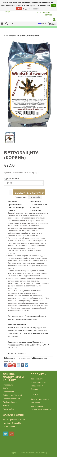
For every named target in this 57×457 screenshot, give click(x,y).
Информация (21, 197)
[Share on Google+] (10, 365)
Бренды (34, 389)
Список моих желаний (41, 410)
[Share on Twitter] (26, 365)
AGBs (5, 388)
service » (49, 15)
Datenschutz (8, 392)
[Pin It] (14, 365)
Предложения (37, 386)
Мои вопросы (37, 406)
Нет (19, 9)
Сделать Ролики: (12, 178)
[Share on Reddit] (18, 365)
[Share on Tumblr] (22, 365)
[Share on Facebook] (5, 365)
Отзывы (35, 197)
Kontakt (6, 405)
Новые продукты (38, 382)
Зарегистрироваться (40, 399)
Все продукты (37, 379)
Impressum (8, 385)
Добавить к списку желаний (19, 358)
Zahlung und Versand (12, 395)
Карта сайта (8, 409)
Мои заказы (36, 403)
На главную (9, 35)
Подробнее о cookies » (32, 9)
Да (53, 6)
